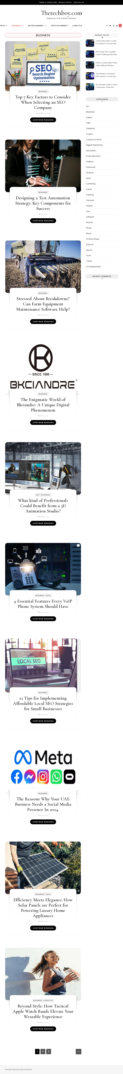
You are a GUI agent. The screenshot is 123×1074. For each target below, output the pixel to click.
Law (88, 211)
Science (90, 244)
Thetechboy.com (61, 13)
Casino (89, 117)
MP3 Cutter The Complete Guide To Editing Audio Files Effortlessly (106, 53)
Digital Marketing (94, 145)
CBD (88, 123)
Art (38, 495)
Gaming (90, 195)
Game (89, 189)
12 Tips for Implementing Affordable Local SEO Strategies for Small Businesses (43, 703)
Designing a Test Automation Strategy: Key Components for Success (43, 203)
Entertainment (36, 26)
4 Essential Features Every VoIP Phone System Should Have (43, 603)
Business (16, 26)
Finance (90, 173)
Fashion (89, 161)
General (90, 200)
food (88, 178)
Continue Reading (43, 120)
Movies (89, 222)
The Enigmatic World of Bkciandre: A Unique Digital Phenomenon (43, 405)
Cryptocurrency (59, 26)
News (88, 233)
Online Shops (92, 239)
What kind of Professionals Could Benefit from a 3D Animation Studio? (43, 506)
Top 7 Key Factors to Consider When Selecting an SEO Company (43, 102)
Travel (89, 261)
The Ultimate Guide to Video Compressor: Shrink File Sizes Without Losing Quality (106, 86)
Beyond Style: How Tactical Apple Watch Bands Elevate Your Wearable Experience (43, 1011)
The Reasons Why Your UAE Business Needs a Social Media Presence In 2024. (43, 804)
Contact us (78, 2)
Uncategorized (93, 266)
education (91, 150)
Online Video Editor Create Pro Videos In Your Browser (106, 42)
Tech (2, 26)
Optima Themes (25, 1069)
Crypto (89, 134)
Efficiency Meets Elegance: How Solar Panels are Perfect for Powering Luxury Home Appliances (43, 907)
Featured (90, 167)
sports (89, 250)
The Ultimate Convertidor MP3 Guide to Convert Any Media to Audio (106, 75)
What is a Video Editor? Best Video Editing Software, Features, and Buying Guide (106, 64)
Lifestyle (77, 26)
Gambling (91, 184)
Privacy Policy (65, 2)
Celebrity (90, 128)
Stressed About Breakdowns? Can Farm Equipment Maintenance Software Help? (43, 304)
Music (89, 228)
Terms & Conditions (48, 2)
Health (89, 206)
